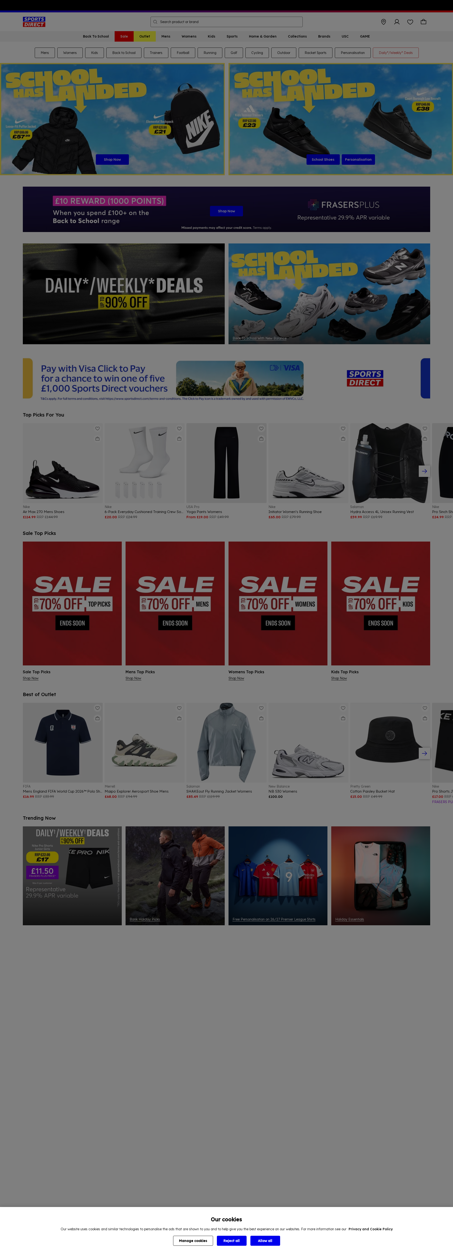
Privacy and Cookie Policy (371, 1229)
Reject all (232, 1241)
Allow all (265, 1241)
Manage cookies (193, 1241)
